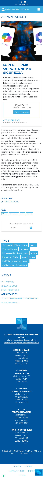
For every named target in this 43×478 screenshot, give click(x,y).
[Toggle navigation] (39, 9)
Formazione (14, 214)
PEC (16, 4)
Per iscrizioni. (11, 202)
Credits (32, 471)
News (6, 275)
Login (23, 476)
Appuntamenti (11, 120)
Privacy (17, 466)
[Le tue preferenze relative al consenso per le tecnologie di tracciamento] (4, 476)
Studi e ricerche (10, 290)
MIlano (4, 214)
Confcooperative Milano (17, 9)
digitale (29, 214)
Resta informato (10, 302)
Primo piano (7, 282)
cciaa (22, 214)
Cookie (28, 466)
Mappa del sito (16, 471)
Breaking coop (9, 286)
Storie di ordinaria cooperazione (19, 298)
